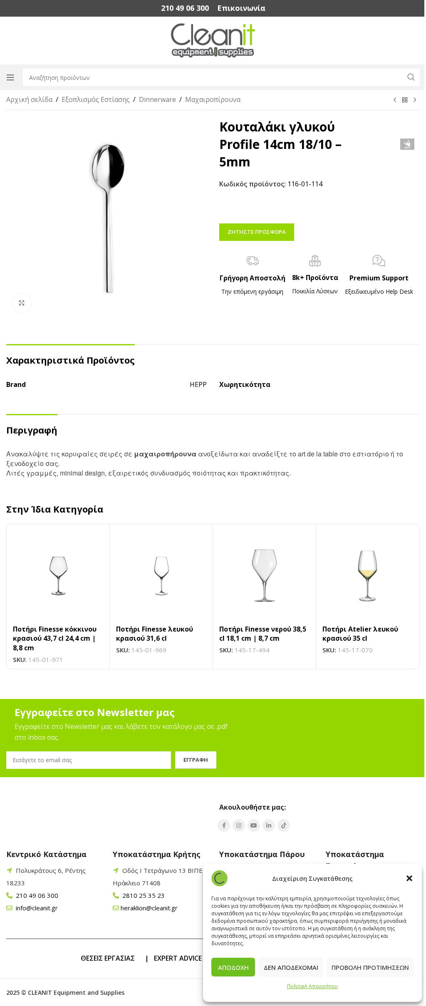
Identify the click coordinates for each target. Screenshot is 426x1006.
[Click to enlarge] (21, 303)
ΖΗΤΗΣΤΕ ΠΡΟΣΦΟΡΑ (257, 231)
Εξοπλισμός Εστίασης (96, 99)
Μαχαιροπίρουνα (212, 99)
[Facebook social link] (224, 825)
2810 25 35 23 (143, 895)
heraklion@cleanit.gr (149, 908)
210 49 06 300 (36, 895)
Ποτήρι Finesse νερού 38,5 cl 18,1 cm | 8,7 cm (262, 633)
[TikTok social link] (283, 825)
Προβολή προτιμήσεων (370, 967)
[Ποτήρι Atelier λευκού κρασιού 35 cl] (367, 575)
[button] (409, 878)
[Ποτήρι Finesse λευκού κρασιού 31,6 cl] (161, 575)
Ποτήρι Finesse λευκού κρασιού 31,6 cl (154, 633)
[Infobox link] (185, 8)
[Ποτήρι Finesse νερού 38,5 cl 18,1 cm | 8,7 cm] (264, 575)
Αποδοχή (233, 967)
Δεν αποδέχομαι (291, 967)
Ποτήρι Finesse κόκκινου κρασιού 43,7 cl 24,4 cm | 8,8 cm (55, 638)
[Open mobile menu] (10, 77)
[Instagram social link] (239, 825)
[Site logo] (213, 40)
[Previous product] (395, 100)
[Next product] (415, 100)
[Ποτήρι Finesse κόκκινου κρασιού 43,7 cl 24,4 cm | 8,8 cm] (58, 575)
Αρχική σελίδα (29, 99)
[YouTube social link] (254, 825)
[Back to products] (405, 100)
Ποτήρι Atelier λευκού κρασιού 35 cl (360, 633)
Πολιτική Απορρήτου (312, 986)
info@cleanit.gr (36, 908)
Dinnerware (157, 99)
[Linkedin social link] (269, 825)
